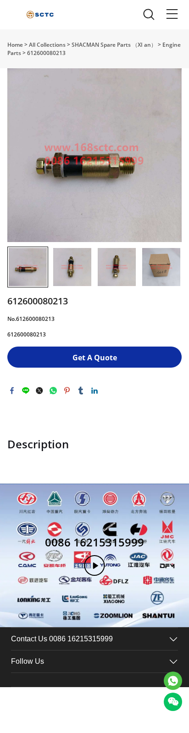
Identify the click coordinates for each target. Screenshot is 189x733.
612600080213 (46, 53)
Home (15, 45)
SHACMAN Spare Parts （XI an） (114, 45)
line (25, 390)
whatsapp (53, 390)
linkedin (94, 390)
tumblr (80, 390)
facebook (12, 390)
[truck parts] (173, 681)
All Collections (47, 45)
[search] (149, 17)
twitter (39, 390)
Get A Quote (94, 358)
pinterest (67, 390)
